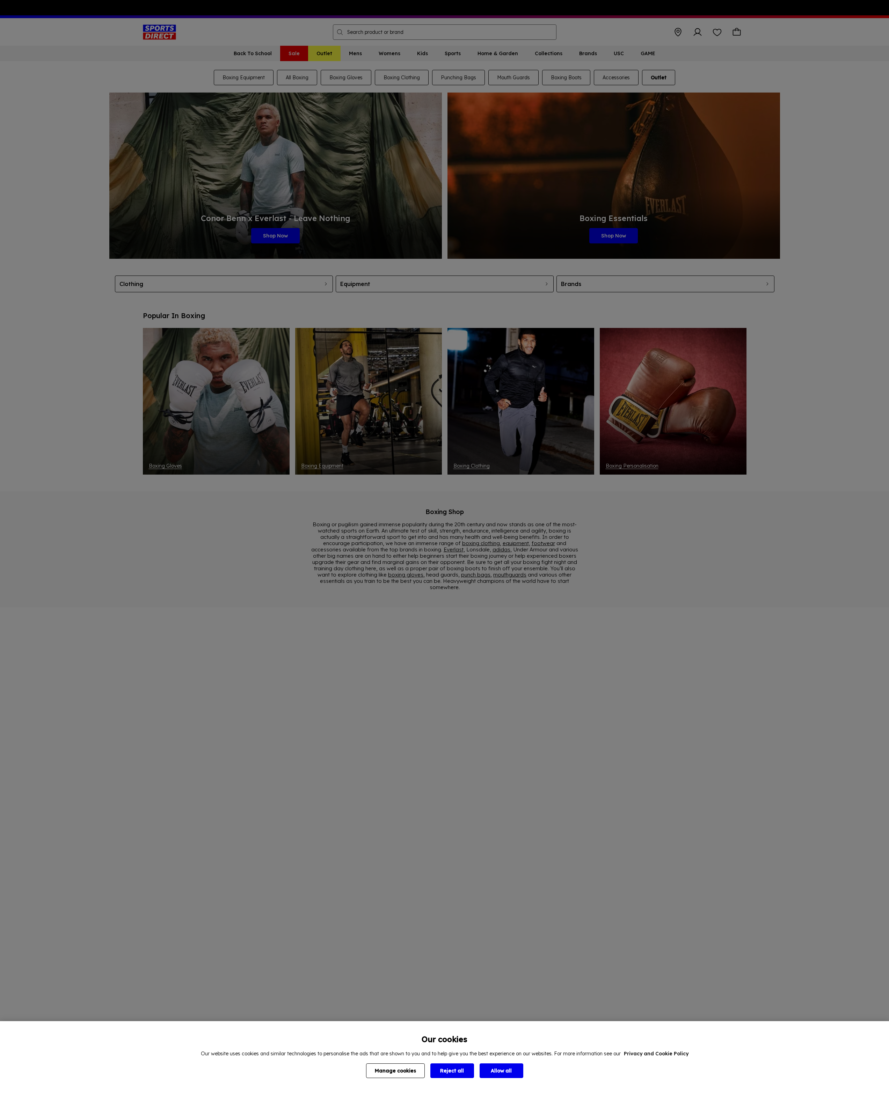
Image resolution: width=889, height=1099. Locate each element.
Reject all (452, 1071)
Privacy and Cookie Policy (656, 1053)
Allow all (501, 1071)
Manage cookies (395, 1071)
